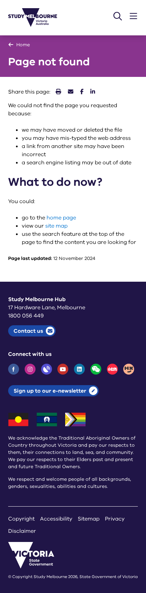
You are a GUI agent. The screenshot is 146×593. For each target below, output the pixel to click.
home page (61, 217)
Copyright (21, 519)
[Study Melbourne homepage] (36, 17)
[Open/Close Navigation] (133, 16)
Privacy (115, 519)
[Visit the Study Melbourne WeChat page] (96, 369)
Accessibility (56, 519)
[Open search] (117, 16)
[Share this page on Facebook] (82, 92)
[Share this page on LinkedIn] (92, 92)
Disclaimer (22, 531)
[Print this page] (58, 92)
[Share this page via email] (70, 92)
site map (56, 226)
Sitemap (88, 519)
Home (23, 45)
